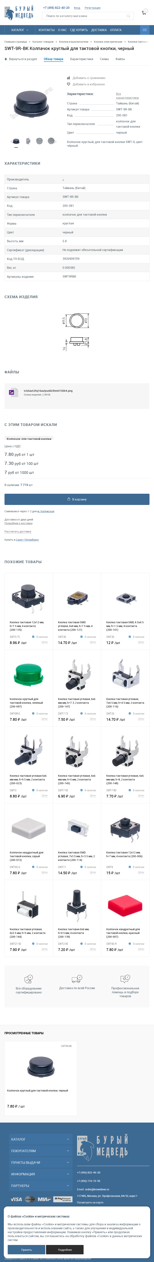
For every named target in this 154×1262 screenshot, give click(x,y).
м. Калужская (45, 511)
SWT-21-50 (15, 944)
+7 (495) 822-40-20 (56, 8)
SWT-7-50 (63, 790)
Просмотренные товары (24, 1033)
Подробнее (65, 1250)
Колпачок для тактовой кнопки (29, 439)
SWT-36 (62, 637)
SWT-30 (110, 637)
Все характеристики (127, 96)
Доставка (99, 30)
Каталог (18, 30)
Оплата (116, 30)
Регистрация (92, 8)
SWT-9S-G (15, 867)
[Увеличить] (31, 103)
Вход (77, 8)
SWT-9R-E (15, 713)
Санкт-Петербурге (27, 539)
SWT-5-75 (15, 637)
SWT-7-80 (111, 790)
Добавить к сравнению (89, 78)
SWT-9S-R (111, 944)
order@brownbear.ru (97, 1189)
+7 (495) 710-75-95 (88, 1181)
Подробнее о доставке (18, 523)
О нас (62, 30)
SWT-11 (62, 867)
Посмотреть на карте (90, 1202)
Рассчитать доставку (18, 531)
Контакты (47, 30)
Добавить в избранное (89, 84)
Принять (26, 1250)
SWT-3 (13, 790)
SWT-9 (109, 867)
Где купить (79, 30)
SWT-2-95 (63, 944)
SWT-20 (110, 713)
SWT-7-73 (63, 713)
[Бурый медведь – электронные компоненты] (19, 13)
